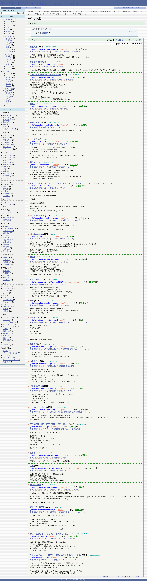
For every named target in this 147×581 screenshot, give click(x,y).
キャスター (7, 295)
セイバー (6, 297)
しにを (78, 347)
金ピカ (5, 342)
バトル (8, 31)
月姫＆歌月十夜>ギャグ (39, 79)
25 (115, 576)
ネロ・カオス (8, 204)
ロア (4, 207)
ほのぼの (9, 23)
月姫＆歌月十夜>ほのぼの (40, 322)
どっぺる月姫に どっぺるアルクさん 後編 (49, 534)
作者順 (129, 40)
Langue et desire (38, 407)
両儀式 (5, 257)
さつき (32, 139)
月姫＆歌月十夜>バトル (39, 188)
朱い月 (5, 251)
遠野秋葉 (6, 176)
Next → (138, 576)
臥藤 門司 (6, 362)
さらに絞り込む (132, 31)
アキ (71, 236)
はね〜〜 (73, 142)
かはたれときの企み (38, 62)
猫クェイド (7, 217)
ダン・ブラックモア (10, 353)
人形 (32, 466)
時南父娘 (6, 247)
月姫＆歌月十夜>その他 (39, 67)
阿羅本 (78, 364)
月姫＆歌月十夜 (8, 37)
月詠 (80, 320)
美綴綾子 (6, 333)
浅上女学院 (7, 140)
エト (4, 215)
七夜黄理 (6, 249)
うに (78, 64)
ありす (5, 351)
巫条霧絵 (6, 271)
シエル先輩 (7, 157)
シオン (5, 160)
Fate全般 (6, 142)
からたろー (83, 218)
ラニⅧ (6, 355)
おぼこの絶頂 (35, 485)
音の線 (32, 257)
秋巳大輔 (6, 277)
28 (123, 576)
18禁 (4, 127)
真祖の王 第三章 (37, 507)
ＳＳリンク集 (8, 89)
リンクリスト (11, 7)
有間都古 (6, 196)
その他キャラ (8, 149)
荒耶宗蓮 (6, 280)
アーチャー (7, 288)
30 (127, 576)
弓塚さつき (7, 164)
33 (134, 576)
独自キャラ (7, 147)
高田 (4, 237)
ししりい (79, 77)
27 (120, 576)
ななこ (5, 182)
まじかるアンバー (9, 213)
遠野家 (5, 138)
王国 (32, 301)
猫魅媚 (32, 344)
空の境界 (6, 71)
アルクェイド (8, 155)
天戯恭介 (79, 186)
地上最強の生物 (36, 386)
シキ (4, 202)
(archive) (64, 49)
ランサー (6, 304)
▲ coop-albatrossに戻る (129, 8)
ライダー (6, 302)
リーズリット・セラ (10, 324)
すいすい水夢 (72, 536)
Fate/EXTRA (7, 91)
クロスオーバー (8, 129)
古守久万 (82, 49)
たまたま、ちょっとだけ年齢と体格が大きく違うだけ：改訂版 (55, 555)
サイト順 (137, 40)
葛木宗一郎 (7, 335)
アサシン (6, 286)
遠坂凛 (5, 309)
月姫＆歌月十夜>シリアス (40, 52)
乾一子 (5, 187)
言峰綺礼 (6, 340)
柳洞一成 (6, 331)
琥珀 (4, 169)
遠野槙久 (6, 233)
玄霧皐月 (6, 275)
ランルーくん (8, 357)
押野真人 (82, 303)
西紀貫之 (82, 487)
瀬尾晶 (5, 167)
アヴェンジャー (8, 317)
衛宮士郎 (6, 306)
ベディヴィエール (9, 322)
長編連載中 (7, 120)
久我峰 (5, 235)
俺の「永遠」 (35, 122)
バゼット (6, 320)
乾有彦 (5, 189)
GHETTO (92, 282)
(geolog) (77, 282)
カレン (5, 293)
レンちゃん (7, 162)
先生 (4, 191)
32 (132, 576)
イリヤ (5, 291)
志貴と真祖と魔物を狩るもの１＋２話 (45, 75)
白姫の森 (33, 47)
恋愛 (7, 29)
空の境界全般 (8, 144)
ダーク (8, 27)
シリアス (9, 21)
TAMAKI (82, 259)
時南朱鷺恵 (7, 242)
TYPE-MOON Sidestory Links (40, 4)
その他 (8, 33)
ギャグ (8, 25)
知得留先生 (7, 220)
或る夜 (32, 453)
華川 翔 (78, 510)
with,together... (36, 234)
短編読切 (6, 124)
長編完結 (6, 118)
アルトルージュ (8, 228)
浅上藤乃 (6, 273)
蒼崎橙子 (6, 260)
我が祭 (32, 104)
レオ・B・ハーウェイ (11, 360)
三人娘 (5, 329)
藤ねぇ (5, 338)
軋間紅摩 (6, 226)
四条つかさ (7, 240)
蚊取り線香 (34, 280)
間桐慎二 (6, 345)
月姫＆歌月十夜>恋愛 (38, 127)
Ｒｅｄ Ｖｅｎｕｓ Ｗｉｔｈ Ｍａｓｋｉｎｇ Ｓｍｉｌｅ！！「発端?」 (61, 183)
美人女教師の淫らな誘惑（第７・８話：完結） (49, 424)
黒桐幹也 (6, 262)
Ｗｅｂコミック (8, 115)
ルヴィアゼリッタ (9, 326)
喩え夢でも (34, 361)
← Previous (105, 576)
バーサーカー (8, 300)
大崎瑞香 (82, 125)
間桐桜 (5, 311)
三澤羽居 (6, 184)
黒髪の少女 (34, 318)
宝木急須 (81, 106)
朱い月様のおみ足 (37, 215)
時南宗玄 (6, 244)
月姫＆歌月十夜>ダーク (39, 412)
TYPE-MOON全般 (9, 19)
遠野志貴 (6, 173)
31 (130, 576)
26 (118, 576)
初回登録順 (120, 40)
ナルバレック (8, 231)
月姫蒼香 (6, 193)
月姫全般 (6, 135)
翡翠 (4, 171)
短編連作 (6, 122)
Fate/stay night (8, 54)
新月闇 (32, 162)
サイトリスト (31, 7)
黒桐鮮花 (6, 264)
